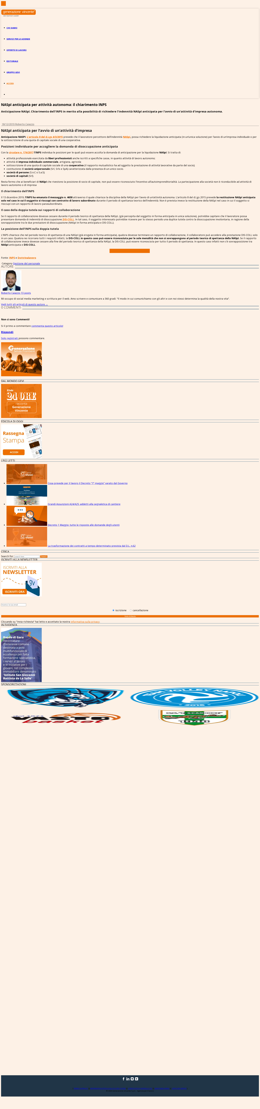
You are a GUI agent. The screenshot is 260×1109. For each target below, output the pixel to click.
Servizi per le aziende (18, 39)
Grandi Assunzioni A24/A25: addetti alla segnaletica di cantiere (84, 504)
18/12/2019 (8, 124)
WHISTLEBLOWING (162, 1088)
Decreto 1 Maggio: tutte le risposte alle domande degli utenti (84, 525)
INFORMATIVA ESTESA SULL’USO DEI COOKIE (108, 1088)
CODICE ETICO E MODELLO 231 (140, 1088)
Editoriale (12, 61)
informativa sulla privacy (85, 621)
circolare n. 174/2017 (21, 152)
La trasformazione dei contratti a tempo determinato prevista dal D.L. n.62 (92, 545)
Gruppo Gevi (13, 72)
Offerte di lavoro (16, 50)
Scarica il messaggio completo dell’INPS (130, 251)
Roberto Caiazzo (24, 124)
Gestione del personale (26, 263)
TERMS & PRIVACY (81, 1088)
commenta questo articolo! (47, 325)
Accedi (10, 83)
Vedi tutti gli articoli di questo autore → (24, 304)
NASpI (126, 136)
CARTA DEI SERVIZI (179, 1088)
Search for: (7, 556)
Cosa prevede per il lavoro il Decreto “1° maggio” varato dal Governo (88, 483)
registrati (13, 338)
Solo (4, 338)
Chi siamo (11, 27)
